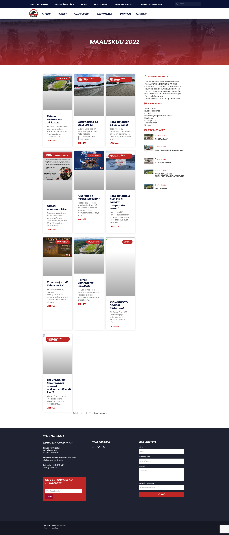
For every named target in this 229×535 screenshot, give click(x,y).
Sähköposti (144, 457)
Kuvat (84, 4)
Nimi (141, 447)
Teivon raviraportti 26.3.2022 (54, 119)
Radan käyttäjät (63, 4)
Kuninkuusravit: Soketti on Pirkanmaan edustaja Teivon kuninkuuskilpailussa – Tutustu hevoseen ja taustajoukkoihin (163, 89)
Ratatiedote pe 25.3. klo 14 (88, 123)
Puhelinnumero (146, 483)
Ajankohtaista (81, 14)
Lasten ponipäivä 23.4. (57, 207)
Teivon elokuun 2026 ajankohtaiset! (161, 81)
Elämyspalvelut (104, 14)
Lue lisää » (51, 140)
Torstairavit (162, 139)
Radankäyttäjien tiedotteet (158, 115)
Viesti (142, 466)
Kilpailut (62, 14)
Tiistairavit (161, 188)
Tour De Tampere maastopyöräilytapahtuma (169, 175)
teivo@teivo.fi (50, 467)
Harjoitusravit (163, 162)
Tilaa (49, 496)
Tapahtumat (150, 122)
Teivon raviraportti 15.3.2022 (86, 283)
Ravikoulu (141, 14)
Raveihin (46, 14)
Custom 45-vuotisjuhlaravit (89, 197)
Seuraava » (100, 413)
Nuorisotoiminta (152, 110)
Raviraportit (150, 120)
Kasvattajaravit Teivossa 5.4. (57, 284)
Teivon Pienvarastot (124, 4)
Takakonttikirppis (39, 4)
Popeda (148, 113)
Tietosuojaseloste (52, 528)
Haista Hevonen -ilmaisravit (169, 150)
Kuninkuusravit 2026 (151, 4)
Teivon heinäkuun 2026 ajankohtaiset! (162, 98)
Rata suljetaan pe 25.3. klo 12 (119, 123)
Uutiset (148, 125)
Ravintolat (125, 14)
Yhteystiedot (100, 4)
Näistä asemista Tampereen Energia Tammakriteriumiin (162, 94)
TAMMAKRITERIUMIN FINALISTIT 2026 (160, 84)
